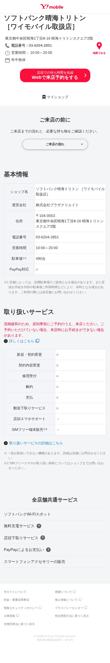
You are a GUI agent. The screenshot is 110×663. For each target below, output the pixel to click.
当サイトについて (15, 591)
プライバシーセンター (69, 607)
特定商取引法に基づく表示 (72, 615)
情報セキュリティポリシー (21, 607)
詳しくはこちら (21, 341)
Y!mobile (51, 6)
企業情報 (9, 615)
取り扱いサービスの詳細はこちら (36, 443)
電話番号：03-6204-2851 (31, 45)
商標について (63, 591)
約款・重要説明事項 (16, 599)
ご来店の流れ (55, 144)
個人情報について (66, 599)
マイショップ (57, 97)
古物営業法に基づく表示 (19, 623)
